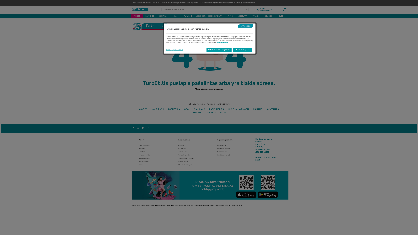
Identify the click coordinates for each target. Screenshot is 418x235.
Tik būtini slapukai (242, 50)
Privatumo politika (222, 43)
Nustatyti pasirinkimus (174, 50)
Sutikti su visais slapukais (219, 50)
